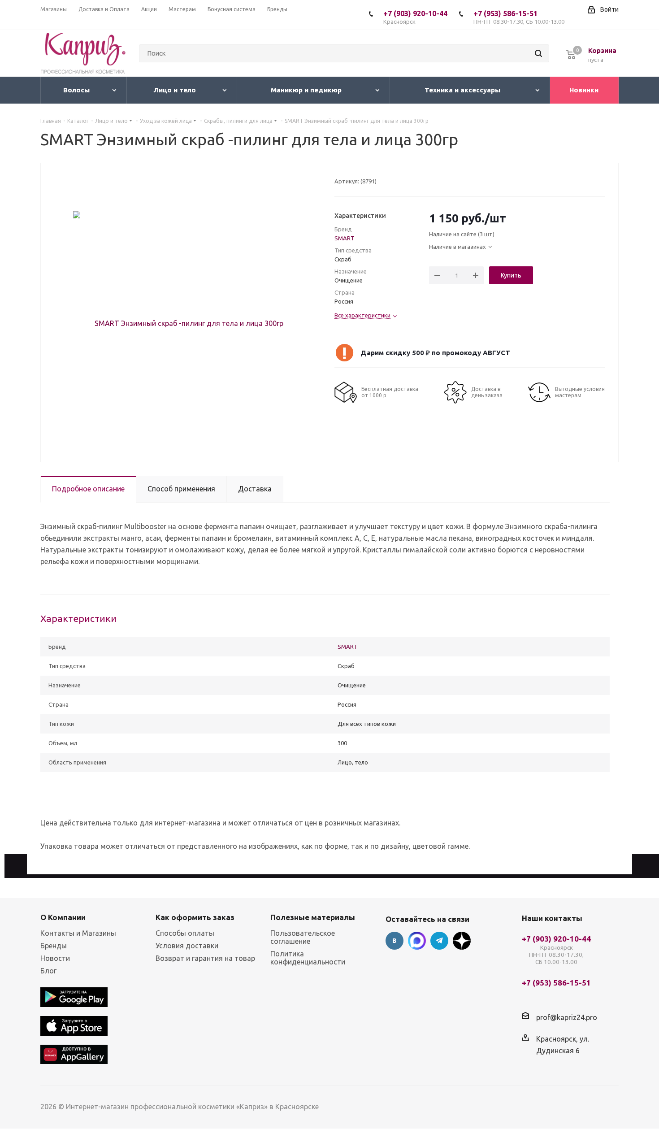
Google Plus (462, 941)
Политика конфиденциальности (307, 958)
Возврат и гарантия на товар (205, 958)
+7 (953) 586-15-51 (518, 17)
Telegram (439, 941)
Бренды (53, 946)
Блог (48, 971)
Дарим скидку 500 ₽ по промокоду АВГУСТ (435, 352)
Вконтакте (394, 941)
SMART (344, 238)
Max (417, 941)
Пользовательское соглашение (302, 937)
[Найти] (538, 53)
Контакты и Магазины (78, 933)
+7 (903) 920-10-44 (415, 17)
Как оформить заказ (195, 917)
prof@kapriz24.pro (566, 1017)
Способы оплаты (185, 933)
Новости (55, 958)
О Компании (63, 917)
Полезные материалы (312, 917)
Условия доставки (187, 946)
